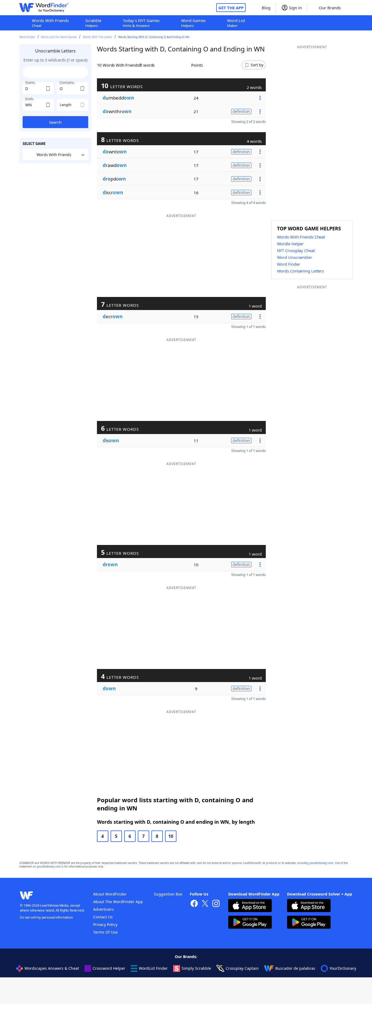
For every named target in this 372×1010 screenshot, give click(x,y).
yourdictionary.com (321, 863)
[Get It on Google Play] (250, 923)
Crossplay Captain (242, 968)
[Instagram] (216, 904)
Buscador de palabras (295, 968)
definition (241, 111)
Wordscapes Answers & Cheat (52, 968)
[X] (205, 904)
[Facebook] (194, 904)
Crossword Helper (109, 968)
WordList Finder (153, 968)
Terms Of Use (105, 932)
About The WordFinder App (118, 901)
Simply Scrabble (196, 968)
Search (55, 122)
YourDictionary (343, 968)
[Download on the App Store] (250, 906)
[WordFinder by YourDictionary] (43, 7)
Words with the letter (97, 37)
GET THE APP (230, 7)
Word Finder (27, 37)
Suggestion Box (168, 894)
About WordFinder (110, 894)
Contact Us (103, 916)
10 (170, 836)
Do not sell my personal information (46, 917)
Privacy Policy (105, 924)
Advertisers (103, 909)
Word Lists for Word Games (59, 37)
